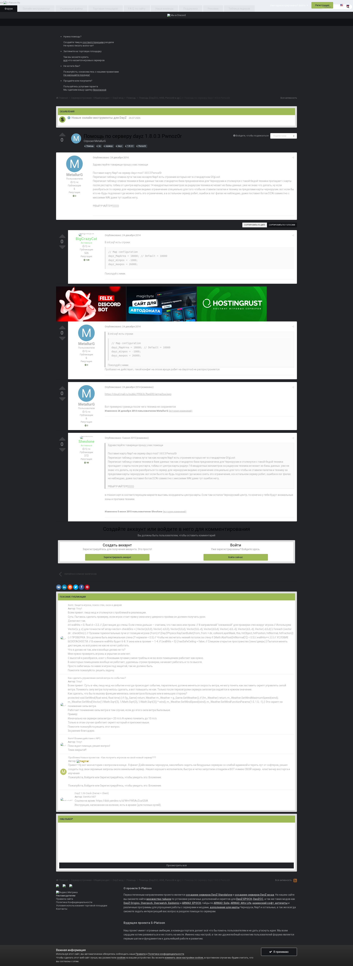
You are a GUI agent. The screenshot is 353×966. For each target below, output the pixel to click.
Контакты (61, 908)
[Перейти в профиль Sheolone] (86, 437)
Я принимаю (280, 951)
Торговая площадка (105, 8)
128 (87, 260)
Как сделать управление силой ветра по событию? (97, 678)
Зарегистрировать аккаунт (117, 557)
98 (87, 463)
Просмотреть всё (176, 865)
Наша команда (164, 8)
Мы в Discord (178, 15)
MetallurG (100, 141)
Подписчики (279, 136)
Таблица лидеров (239, 8)
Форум (9, 8)
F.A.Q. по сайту (136, 8)
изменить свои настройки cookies (184, 957)
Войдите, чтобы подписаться (252, 135)
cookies (121, 957)
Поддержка (190, 8)
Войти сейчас (235, 557)
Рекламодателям (65, 895)
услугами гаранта (88, 86)
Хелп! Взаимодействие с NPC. (84, 738)
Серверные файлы (71, 8)
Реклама (213, 8)
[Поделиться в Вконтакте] (58, 587)
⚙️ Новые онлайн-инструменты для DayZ (97, 117)
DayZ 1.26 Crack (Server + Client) (92, 793)
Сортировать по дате (254, 225)
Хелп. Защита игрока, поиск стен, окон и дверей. (95, 605)
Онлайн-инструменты (36, 8)
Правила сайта (64, 899)
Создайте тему (71, 42)
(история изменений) (180, 410)
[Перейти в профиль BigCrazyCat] (86, 234)
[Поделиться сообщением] (293, 157)
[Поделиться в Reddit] (70, 587)
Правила (141, 954)
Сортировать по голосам (282, 225)
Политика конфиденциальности (166, 954)
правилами (112, 71)
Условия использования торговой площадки (81, 905)
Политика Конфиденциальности (74, 902)
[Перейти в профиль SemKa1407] (66, 799)
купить (85, 57)
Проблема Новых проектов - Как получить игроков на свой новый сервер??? (112, 757)
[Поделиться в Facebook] (81, 587)
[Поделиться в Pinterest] (87, 587)
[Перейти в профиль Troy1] (63, 637)
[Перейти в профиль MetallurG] (76, 138)
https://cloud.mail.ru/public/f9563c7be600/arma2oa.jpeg (138, 394)
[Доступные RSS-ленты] (295, 880)
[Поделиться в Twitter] (75, 587)
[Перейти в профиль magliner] (63, 772)
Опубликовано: (111, 157)
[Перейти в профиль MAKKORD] (62, 119)
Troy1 (79, 608)
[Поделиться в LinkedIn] (64, 587)
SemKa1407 (89, 796)
